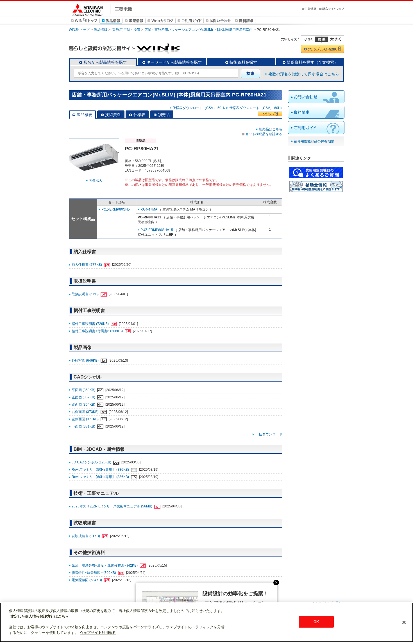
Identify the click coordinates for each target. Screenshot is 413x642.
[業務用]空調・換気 (126, 30)
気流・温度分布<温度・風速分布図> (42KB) (105, 565)
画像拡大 (95, 181)
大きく (333, 39)
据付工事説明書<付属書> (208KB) (98, 331)
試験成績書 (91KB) (86, 536)
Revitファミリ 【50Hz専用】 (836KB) (101, 470)
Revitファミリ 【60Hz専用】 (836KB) (101, 477)
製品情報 (100, 30)
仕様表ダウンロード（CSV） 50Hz (199, 108)
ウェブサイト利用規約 (98, 633)
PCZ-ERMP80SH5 (115, 209)
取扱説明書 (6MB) (85, 294)
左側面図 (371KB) (85, 419)
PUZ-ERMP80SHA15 (156, 230)
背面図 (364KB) (84, 405)
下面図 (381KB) (84, 426)
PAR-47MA (148, 209)
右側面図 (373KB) (85, 412)
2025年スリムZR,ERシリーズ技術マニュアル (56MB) (112, 506)
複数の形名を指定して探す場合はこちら (303, 74)
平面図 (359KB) (84, 390)
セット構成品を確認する (263, 134)
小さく (311, 39)
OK (316, 622)
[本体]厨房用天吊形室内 (235, 30)
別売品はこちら (270, 129)
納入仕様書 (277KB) (87, 265)
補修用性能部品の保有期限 (314, 141)
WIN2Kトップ (79, 30)
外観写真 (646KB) (85, 360)
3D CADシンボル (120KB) (92, 462)
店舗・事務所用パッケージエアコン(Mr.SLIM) (178, 30)
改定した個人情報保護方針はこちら (39, 616)
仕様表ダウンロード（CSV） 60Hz (255, 108)
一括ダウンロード (268, 434)
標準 (321, 39)
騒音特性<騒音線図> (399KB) (94, 573)
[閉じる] (404, 622)
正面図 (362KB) (84, 397)
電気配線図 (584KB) (87, 580)
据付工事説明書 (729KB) (91, 324)
